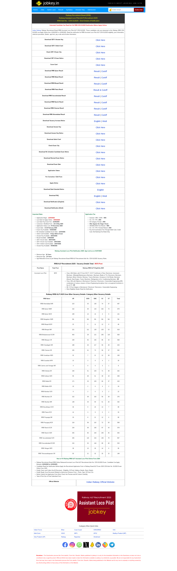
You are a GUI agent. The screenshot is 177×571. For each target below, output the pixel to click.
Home (35, 10)
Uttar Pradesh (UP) (39, 537)
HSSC (63, 533)
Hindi (104, 121)
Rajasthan (77, 537)
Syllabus (69, 10)
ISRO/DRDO (97, 530)
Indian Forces (38, 530)
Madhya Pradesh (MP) (119, 533)
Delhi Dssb (37, 533)
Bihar (62, 530)
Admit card (51, 10)
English (97, 121)
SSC (114, 530)
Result (60, 10)
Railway (63, 537)
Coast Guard (78, 530)
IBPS (75, 533)
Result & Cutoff (100, 90)
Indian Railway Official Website (100, 482)
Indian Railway (37, 30)
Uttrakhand (97, 537)
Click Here (100, 40)
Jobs (42, 10)
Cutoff (104, 71)
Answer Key (80, 10)
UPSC (95, 533)
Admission (92, 10)
